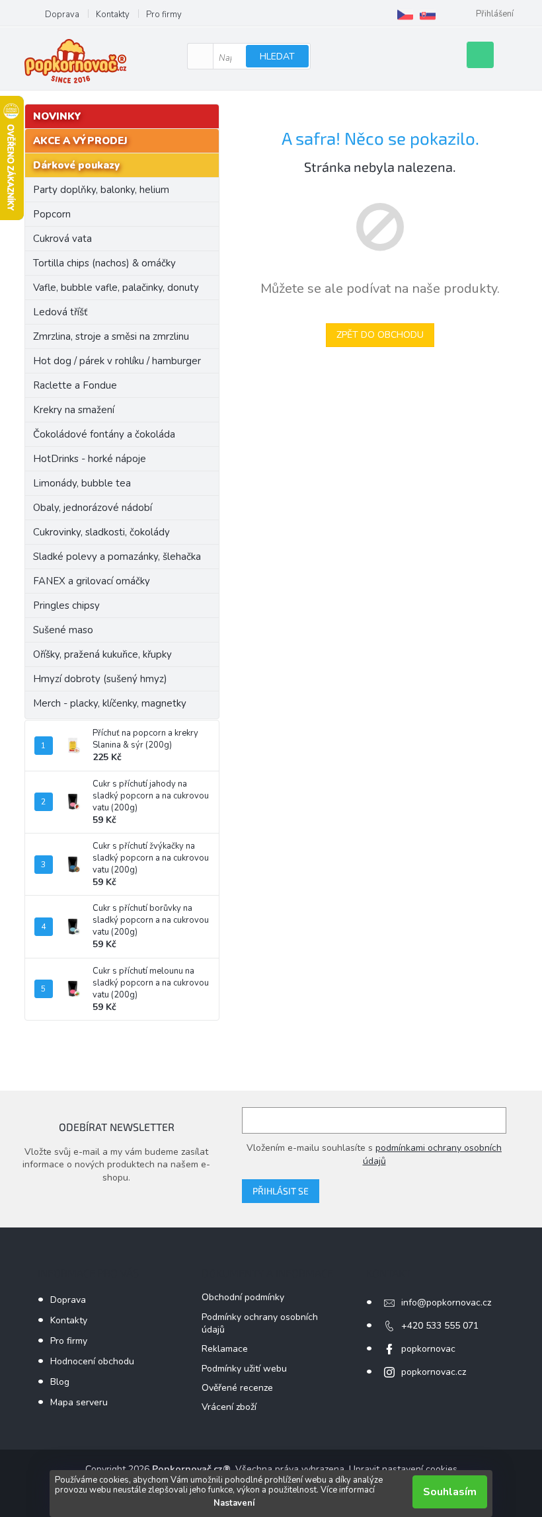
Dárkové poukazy (76, 165)
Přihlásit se (280, 1190)
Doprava (62, 14)
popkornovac (428, 1348)
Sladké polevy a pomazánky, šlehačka (117, 556)
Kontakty (113, 14)
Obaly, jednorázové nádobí (92, 507)
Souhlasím (450, 1492)
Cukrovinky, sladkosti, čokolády (101, 532)
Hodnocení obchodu (92, 1361)
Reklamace (225, 1348)
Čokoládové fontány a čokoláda (104, 434)
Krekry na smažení (73, 409)
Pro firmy (164, 14)
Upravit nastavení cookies (403, 1469)
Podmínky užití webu (244, 1368)
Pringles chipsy (66, 605)
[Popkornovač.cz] (405, 14)
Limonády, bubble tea (82, 483)
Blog (59, 1382)
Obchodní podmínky (243, 1297)
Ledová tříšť (60, 312)
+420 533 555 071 (440, 1325)
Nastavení (233, 1503)
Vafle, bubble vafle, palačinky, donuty (116, 287)
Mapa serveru (79, 1402)
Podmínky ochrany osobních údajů (260, 1323)
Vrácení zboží (229, 1407)
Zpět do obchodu (380, 335)
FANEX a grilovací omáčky (91, 581)
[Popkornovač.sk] (428, 14)
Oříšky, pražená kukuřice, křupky (102, 654)
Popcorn (52, 214)
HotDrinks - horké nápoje (89, 458)
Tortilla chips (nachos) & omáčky (104, 263)
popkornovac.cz (433, 1372)
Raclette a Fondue (75, 385)
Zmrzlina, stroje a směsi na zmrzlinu (111, 336)
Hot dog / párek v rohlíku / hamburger (117, 361)
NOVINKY (57, 116)
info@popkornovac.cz (446, 1302)
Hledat (277, 56)
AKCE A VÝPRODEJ (80, 140)
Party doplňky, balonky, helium (101, 189)
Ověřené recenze (237, 1387)
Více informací (348, 1490)
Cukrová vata (62, 238)
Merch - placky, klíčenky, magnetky (109, 703)
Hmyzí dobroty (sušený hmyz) (100, 678)
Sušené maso (63, 630)
